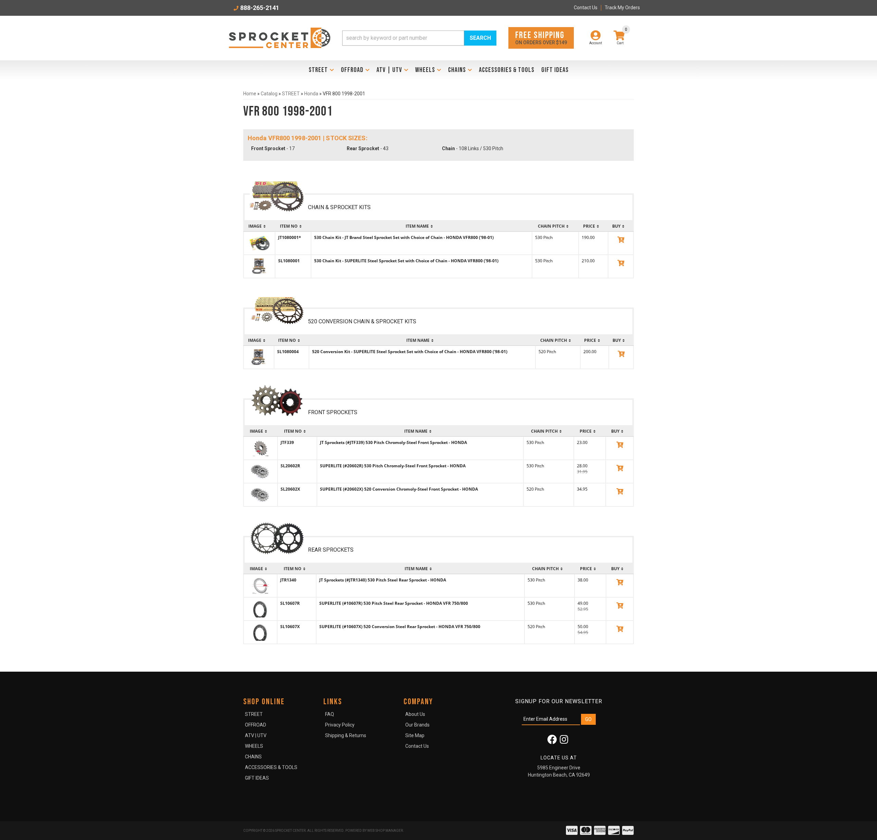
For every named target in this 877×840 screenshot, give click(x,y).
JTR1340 (288, 580)
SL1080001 (289, 261)
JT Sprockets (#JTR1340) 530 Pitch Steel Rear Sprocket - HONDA (382, 580)
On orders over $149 (541, 37)
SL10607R (290, 603)
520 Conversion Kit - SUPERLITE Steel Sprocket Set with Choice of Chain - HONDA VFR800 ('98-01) (409, 352)
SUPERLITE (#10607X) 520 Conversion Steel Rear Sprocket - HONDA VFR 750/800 (399, 626)
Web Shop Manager (385, 830)
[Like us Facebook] (552, 741)
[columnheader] (259, 226)
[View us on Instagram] (564, 741)
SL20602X (290, 489)
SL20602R (290, 466)
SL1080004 (288, 352)
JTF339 (287, 442)
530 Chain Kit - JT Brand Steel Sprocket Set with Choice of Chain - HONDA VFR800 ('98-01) (404, 237)
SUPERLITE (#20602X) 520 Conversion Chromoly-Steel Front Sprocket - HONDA (399, 489)
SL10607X (290, 626)
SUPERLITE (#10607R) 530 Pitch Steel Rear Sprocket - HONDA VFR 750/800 (393, 603)
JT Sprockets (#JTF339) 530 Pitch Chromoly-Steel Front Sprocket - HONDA (393, 442)
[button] (419, 38)
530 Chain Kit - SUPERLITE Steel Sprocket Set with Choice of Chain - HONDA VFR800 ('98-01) (406, 261)
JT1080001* (289, 237)
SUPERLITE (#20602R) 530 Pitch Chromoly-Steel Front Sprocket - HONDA (393, 466)
